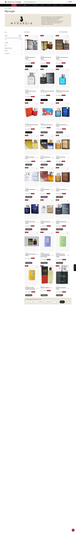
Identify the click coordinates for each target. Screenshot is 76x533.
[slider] (5, 38)
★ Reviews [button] (75, 267)
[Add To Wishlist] (37, 37)
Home (6, 8)
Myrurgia (26, 56)
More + (62, 301)
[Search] (24, 1)
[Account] (66, 2)
